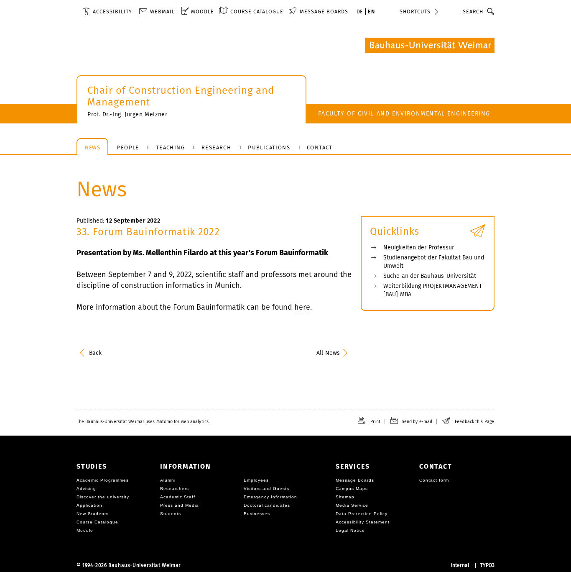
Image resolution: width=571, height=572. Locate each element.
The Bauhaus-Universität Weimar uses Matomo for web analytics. (143, 421)
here (302, 307)
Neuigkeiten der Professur (418, 247)
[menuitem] (107, 11)
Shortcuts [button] (415, 11)
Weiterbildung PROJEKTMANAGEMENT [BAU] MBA (432, 290)
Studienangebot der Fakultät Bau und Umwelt (433, 261)
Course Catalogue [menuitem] (256, 11)
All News (328, 353)
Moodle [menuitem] (202, 11)
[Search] (491, 11)
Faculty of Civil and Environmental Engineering (404, 113)
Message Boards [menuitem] (324, 11)
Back (95, 353)
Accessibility (112, 11)
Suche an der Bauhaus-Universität (429, 276)
